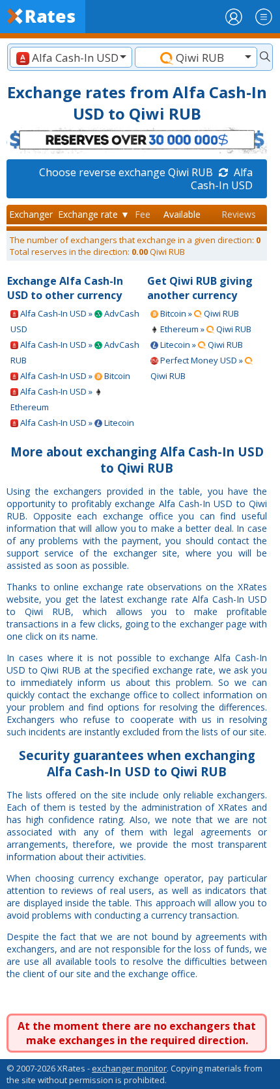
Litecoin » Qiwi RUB (200, 344)
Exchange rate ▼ (94, 214)
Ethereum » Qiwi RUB (204, 329)
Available (182, 214)
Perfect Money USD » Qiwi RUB (197, 368)
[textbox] (71, 57)
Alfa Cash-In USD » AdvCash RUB (74, 352)
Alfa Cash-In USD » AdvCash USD (74, 321)
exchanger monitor (129, 1068)
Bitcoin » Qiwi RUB (198, 313)
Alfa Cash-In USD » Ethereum (52, 399)
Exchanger (31, 214)
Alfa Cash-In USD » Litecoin (76, 422)
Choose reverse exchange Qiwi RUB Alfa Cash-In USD (146, 178)
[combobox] (71, 57)
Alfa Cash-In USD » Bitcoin (74, 376)
